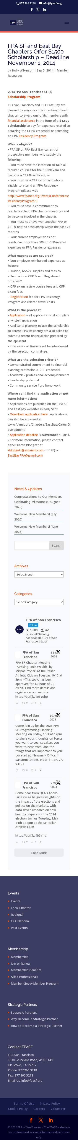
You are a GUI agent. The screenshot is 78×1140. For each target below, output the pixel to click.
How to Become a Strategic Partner (36, 1026)
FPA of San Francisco (31, 654)
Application (17, 315)
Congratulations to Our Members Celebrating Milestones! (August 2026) (38, 501)
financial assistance (21, 121)
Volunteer (57, 1109)
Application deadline (24, 435)
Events (15, 901)
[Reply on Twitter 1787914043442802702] (17, 842)
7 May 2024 (54, 785)
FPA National (20, 921)
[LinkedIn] (44, 11)
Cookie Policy (18, 1109)
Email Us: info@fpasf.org (25, 1080)
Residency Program (32, 136)
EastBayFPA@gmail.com (25, 455)
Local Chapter (21, 908)
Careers (39, 1109)
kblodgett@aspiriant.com (26, 450)
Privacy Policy (50, 1103)
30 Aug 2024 (54, 717)
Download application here (29, 414)
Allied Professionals (24, 977)
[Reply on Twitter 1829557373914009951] (17, 771)
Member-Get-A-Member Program (34, 983)
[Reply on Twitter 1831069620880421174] (17, 703)
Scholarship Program (24, 97)
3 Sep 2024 (54, 654)
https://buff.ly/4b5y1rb (31, 835)
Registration (19, 297)
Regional (17, 914)
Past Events (19, 928)
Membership (19, 957)
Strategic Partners (24, 1012)
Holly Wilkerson (22, 70)
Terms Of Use (23, 1103)
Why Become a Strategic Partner (34, 1019)
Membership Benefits (26, 970)
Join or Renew (20, 963)
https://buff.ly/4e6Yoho (31, 696)
